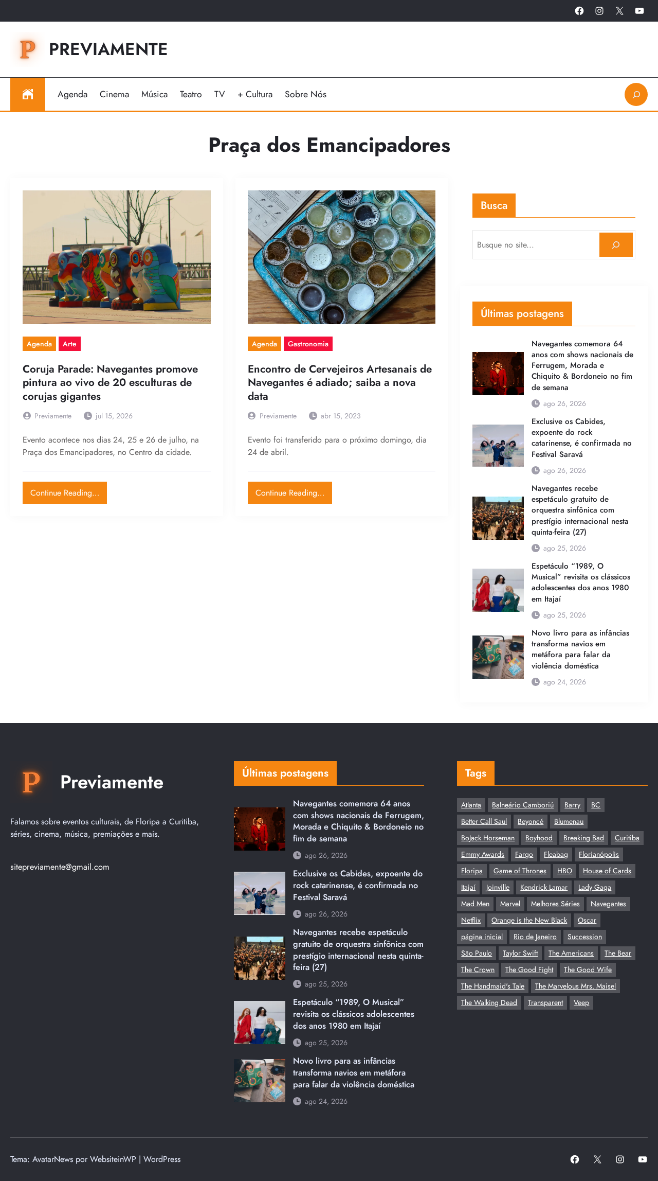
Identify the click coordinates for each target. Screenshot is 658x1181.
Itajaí (468, 887)
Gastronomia (308, 344)
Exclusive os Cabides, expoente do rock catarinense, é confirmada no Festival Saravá (582, 438)
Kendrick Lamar (544, 887)
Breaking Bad (583, 838)
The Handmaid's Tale (492, 986)
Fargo (524, 854)
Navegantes (608, 903)
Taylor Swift (520, 953)
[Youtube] (639, 11)
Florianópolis (599, 854)
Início (28, 94)
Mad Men (475, 903)
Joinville (497, 887)
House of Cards (607, 871)
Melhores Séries (555, 903)
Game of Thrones (520, 871)
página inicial (482, 936)
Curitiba (627, 838)
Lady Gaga (594, 887)
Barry (572, 805)
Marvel (510, 903)
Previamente (108, 49)
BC (595, 805)
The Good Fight (529, 969)
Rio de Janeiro (535, 936)
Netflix (471, 920)
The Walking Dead (489, 1002)
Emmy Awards (482, 854)
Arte (70, 344)
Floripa (472, 871)
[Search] (616, 245)
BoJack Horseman (488, 838)
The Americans (571, 953)
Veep (581, 1002)
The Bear (618, 953)
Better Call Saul (484, 821)
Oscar (587, 920)
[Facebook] (579, 11)
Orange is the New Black (529, 920)
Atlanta (471, 805)
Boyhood (539, 838)
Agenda (39, 344)
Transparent (545, 1002)
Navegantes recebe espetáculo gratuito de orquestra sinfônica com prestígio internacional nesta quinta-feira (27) (580, 510)
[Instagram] (599, 11)
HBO (564, 871)
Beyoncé (530, 821)
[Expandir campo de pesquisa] (636, 94)
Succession (585, 936)
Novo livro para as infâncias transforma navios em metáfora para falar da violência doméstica (580, 650)
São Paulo (476, 953)
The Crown (478, 969)
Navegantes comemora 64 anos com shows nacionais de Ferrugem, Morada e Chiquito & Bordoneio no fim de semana (582, 366)
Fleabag (556, 854)
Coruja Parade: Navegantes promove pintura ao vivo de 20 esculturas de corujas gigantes (110, 382)
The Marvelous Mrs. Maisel (575, 986)
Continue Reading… (68, 490)
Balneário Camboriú (523, 805)
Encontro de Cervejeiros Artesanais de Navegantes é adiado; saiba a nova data (340, 382)
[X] (619, 11)
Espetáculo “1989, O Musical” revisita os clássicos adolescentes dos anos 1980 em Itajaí (581, 583)
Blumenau (568, 821)
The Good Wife (588, 969)
